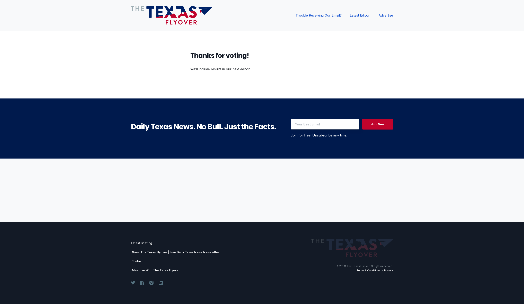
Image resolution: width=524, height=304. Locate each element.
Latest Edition (360, 15)
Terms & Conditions (368, 270)
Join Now (377, 124)
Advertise (385, 15)
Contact (137, 261)
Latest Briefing (141, 243)
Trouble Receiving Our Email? (319, 15)
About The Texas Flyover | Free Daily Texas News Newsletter (175, 252)
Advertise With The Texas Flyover (155, 270)
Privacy (388, 270)
